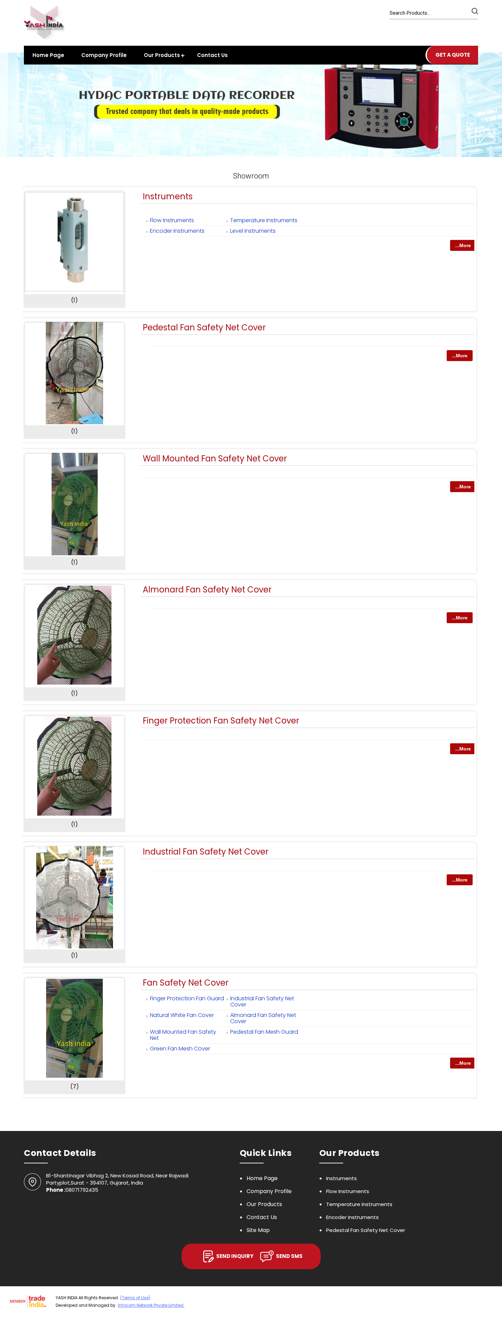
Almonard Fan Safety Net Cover (207, 589)
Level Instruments (253, 231)
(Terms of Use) (135, 1298)
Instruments (168, 196)
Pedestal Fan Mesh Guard (264, 1032)
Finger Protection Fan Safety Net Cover (221, 720)
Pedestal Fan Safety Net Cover (204, 327)
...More (463, 245)
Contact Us (212, 55)
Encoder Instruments (177, 231)
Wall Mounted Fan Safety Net (183, 1035)
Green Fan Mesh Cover (180, 1048)
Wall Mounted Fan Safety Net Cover (215, 458)
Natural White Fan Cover (182, 1015)
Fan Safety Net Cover (185, 982)
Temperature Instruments (263, 220)
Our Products (162, 55)
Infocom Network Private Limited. (151, 1305)
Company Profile (104, 55)
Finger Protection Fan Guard (187, 998)
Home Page (48, 55)
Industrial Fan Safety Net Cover (205, 851)
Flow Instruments (172, 220)
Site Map (258, 1230)
